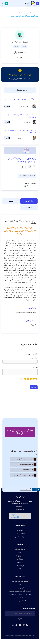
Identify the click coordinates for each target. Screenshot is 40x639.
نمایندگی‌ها (20, 530)
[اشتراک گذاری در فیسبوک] (34, 167)
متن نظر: (35, 367)
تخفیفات (20, 562)
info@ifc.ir (20, 510)
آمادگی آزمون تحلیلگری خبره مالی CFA (20, 432)
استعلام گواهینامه (20, 601)
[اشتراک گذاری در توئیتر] (30, 167)
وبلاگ (20, 569)
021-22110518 (20, 506)
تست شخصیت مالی (20, 597)
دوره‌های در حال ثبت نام (20, 581)
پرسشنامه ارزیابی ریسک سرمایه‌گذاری (20, 594)
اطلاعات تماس (20, 533)
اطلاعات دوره (29, 201)
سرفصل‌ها (29, 207)
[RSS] (13, 625)
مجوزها (20, 552)
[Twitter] (16, 625)
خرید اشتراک (20, 565)
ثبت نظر (33, 387)
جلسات (11, 201)
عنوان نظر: (34, 358)
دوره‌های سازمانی (20, 549)
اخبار (20, 584)
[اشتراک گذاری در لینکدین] (26, 167)
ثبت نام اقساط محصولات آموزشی (20, 591)
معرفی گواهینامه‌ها (20, 588)
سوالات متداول (20, 537)
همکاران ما (20, 559)
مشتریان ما (20, 556)
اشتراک (20, 618)
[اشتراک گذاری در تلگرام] (22, 167)
